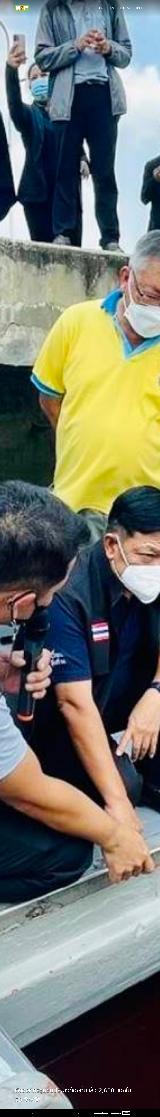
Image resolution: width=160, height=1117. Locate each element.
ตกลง (126, 1113)
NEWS (111, 8)
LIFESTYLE (125, 8)
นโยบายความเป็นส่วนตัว (101, 1113)
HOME (100, 8)
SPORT (139, 8)
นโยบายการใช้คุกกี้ (116, 1113)
